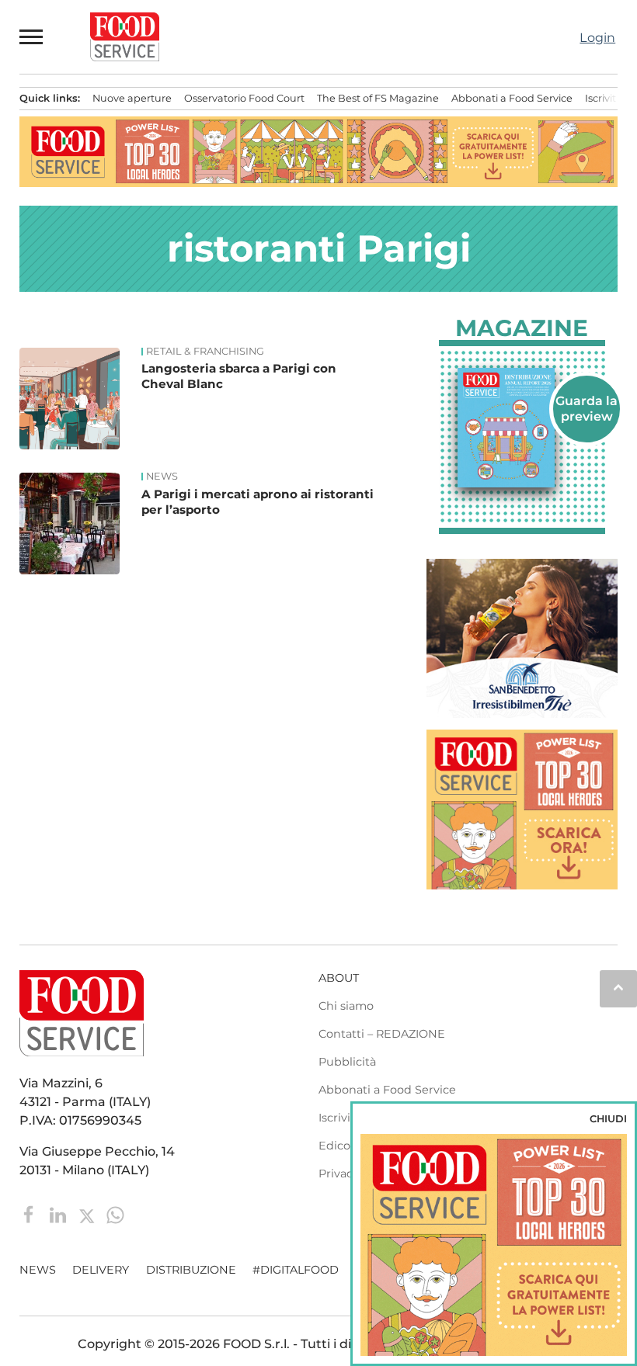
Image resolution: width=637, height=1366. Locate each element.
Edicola (339, 1146)
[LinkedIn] (59, 1213)
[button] (31, 36)
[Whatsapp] (115, 1213)
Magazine (521, 328)
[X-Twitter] (88, 1213)
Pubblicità (347, 1062)
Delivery (100, 1270)
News (162, 476)
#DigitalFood (295, 1270)
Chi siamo (346, 1006)
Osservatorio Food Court (244, 98)
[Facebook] (30, 1213)
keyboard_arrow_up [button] (618, 987)
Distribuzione (191, 1270)
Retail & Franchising (205, 351)
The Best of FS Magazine (378, 98)
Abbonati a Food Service (512, 98)
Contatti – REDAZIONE (381, 1034)
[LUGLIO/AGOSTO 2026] (522, 427)
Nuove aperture (132, 98)
